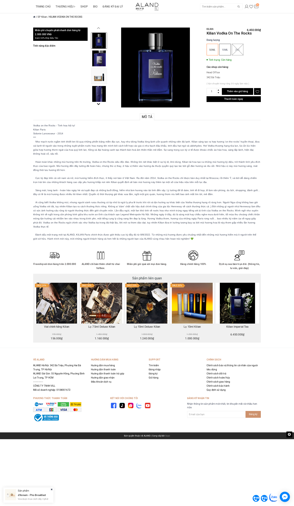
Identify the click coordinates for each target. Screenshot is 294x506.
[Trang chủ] (34, 16)
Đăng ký (153, 373)
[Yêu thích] (251, 6)
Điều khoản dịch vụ (101, 381)
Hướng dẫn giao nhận (103, 377)
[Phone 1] (256, 498)
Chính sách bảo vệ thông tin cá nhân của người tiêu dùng (232, 367)
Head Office (213, 72)
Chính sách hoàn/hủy (218, 377)
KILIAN (210, 29)
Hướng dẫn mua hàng (103, 365)
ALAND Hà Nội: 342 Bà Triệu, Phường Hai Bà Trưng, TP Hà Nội (57, 367)
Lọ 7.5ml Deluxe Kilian (101, 326)
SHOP (84, 6)
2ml (237, 49)
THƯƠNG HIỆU (65, 6)
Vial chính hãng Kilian (56, 326)
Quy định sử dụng (216, 390)
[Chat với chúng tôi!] (285, 497)
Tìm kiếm (154, 365)
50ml (212, 49)
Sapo (167, 436)
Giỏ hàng (153, 377)
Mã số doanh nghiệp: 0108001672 (52, 390)
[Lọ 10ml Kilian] (192, 303)
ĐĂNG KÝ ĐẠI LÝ (113, 6)
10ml (225, 49)
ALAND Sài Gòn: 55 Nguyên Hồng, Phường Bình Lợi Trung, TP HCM (59, 375)
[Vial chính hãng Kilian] (56, 303)
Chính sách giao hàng (218, 381)
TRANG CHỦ (43, 6)
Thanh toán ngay (233, 99)
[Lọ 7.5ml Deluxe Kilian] (102, 303)
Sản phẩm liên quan (147, 278)
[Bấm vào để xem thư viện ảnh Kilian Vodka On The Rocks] (155, 67)
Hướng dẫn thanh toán (103, 369)
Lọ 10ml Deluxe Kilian (147, 326)
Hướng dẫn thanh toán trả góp (107, 373)
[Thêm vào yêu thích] (257, 91)
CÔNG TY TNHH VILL (44, 385)
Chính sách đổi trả (216, 373)
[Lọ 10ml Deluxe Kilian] (147, 303)
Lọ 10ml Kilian (192, 326)
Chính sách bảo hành (218, 385)
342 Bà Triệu (213, 77)
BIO (95, 6)
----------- (38, 381)
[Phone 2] (264, 498)
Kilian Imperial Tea (237, 326)
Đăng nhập (155, 369)
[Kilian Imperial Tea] (237, 303)
